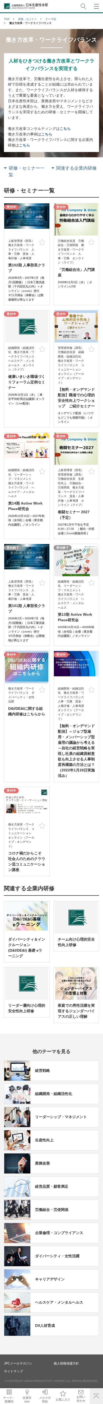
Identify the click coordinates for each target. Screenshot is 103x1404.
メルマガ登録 (45, 1399)
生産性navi (27, 1399)
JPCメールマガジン (18, 1363)
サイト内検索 (83, 6)
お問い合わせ (81, 1398)
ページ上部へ (96, 1396)
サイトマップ (13, 1371)
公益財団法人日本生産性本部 (26, 6)
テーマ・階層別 (9, 1399)
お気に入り (63, 1399)
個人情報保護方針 (66, 1363)
